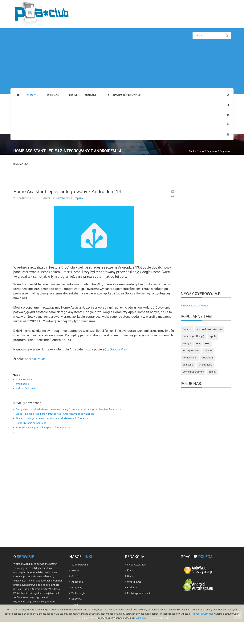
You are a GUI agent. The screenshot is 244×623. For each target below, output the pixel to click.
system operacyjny (193, 371)
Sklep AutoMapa (136, 564)
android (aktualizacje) (209, 329)
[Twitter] (228, 115)
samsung (188, 364)
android (187, 329)
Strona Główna (79, 564)
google (187, 343)
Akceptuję (141, 618)
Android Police (35, 359)
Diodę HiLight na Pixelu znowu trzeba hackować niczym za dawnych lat (55, 413)
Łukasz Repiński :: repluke (68, 198)
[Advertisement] (94, 59)
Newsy (200, 151)
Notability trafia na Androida (31, 422)
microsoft (207, 357)
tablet (212, 371)
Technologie (78, 593)
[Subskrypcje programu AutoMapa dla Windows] (198, 569)
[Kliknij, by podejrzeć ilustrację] (94, 235)
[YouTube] (228, 134)
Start (191, 151)
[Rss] (228, 95)
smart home (22, 383)
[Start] (18, 95)
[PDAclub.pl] (42, 13)
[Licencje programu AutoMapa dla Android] (198, 585)
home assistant (24, 379)
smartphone (205, 364)
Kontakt (131, 570)
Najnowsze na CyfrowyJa (195, 305)
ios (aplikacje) (191, 350)
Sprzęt (75, 576)
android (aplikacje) (26, 388)
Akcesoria (77, 581)
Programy (212, 151)
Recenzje (76, 598)
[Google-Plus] (228, 124)
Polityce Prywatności (202, 614)
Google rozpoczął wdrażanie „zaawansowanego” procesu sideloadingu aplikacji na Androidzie (68, 409)
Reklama (132, 587)
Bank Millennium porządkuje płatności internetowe (43, 427)
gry (198, 343)
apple (212, 336)
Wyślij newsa (134, 581)
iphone (208, 350)
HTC (207, 343)
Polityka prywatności (138, 593)
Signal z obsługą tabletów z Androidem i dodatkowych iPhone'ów (52, 418)
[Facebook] (228, 105)
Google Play (118, 349)
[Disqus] (94, 488)
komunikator (190, 357)
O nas (130, 576)
